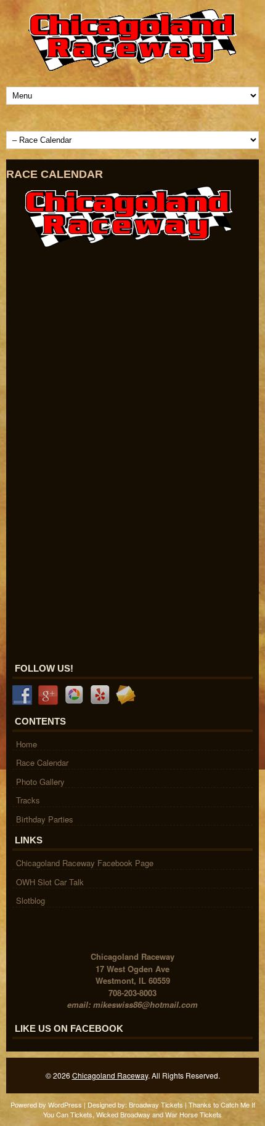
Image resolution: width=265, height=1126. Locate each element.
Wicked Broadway (123, 1114)
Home (26, 744)
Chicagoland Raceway (110, 1075)
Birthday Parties (44, 819)
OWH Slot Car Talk (50, 882)
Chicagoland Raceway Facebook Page (84, 863)
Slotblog (30, 900)
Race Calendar (42, 762)
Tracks (28, 800)
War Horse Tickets (193, 1114)
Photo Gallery (40, 781)
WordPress (65, 1104)
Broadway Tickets (156, 1104)
